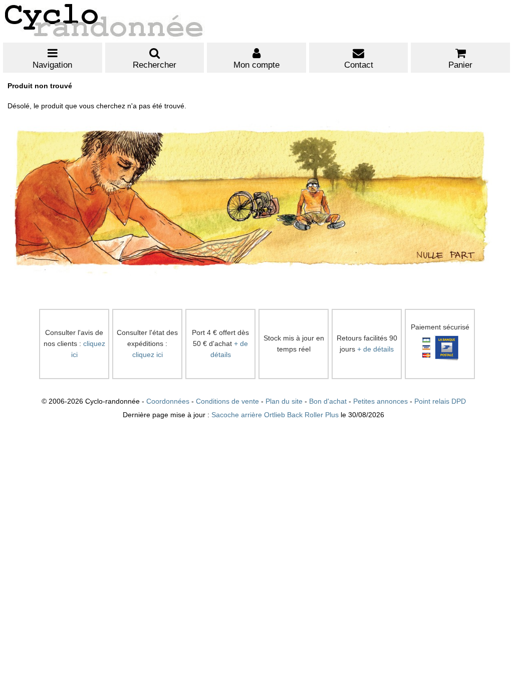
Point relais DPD (440, 401)
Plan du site (284, 401)
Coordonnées (167, 401)
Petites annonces (380, 401)
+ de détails (375, 349)
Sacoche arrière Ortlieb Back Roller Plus (275, 415)
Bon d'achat (328, 401)
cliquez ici (147, 355)
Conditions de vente (227, 401)
